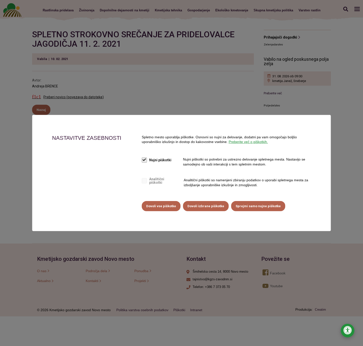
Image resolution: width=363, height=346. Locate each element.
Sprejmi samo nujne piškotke (258, 206)
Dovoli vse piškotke (161, 206)
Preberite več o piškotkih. (248, 142)
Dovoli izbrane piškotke (205, 206)
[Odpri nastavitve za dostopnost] (347, 330)
